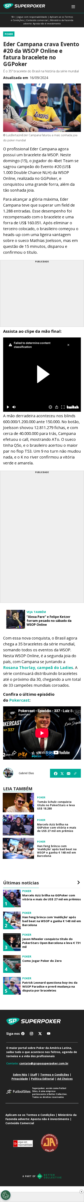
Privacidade (20, 1079)
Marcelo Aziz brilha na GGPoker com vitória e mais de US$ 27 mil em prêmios (56, 828)
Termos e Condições (54, 1074)
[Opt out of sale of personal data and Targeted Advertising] (6, 1195)
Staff (33, 1074)
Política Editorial (42, 1079)
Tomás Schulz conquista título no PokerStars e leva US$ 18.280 (56, 805)
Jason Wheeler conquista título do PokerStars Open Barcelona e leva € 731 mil (51, 943)
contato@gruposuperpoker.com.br (43, 1063)
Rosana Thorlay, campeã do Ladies (38, 667)
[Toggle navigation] (73, 7)
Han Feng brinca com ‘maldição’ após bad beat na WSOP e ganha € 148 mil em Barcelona (57, 851)
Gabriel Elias (26, 773)
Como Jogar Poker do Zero (42, 961)
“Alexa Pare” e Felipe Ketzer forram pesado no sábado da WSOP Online (49, 621)
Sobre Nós (20, 1074)
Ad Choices (65, 1079)
